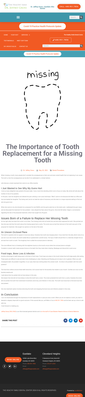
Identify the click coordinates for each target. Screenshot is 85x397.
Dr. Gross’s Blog (10, 46)
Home (6, 35)
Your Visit (14, 35)
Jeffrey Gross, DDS (6, 311)
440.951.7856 (59, 300)
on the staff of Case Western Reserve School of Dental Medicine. (60, 311)
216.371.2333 (51, 363)
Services (24, 35)
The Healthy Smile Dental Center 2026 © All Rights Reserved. (29, 390)
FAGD (14, 311)
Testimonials (9, 40)
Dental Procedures (58, 170)
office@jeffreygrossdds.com (31, 369)
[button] (18, 17)
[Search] (81, 17)
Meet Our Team (22, 40)
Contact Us (23, 46)
